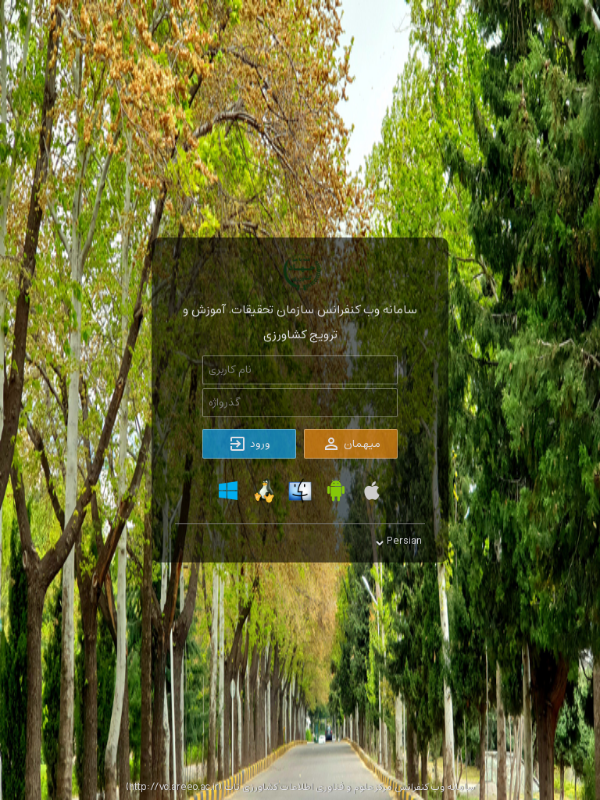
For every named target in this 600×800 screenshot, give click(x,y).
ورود (258, 444)
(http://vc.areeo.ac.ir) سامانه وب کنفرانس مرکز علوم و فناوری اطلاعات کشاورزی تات (300, 787)
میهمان (360, 444)
